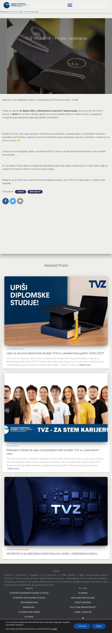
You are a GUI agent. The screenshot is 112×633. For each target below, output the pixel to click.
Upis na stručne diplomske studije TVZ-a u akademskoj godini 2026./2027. (55, 353)
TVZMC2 (20, 192)
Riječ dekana (83, 602)
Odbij (98, 626)
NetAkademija (29, 602)
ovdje (54, 629)
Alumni (29, 616)
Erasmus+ (29, 607)
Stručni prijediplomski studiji (29, 593)
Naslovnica (4, 11)
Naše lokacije (83, 612)
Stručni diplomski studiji (29, 597)
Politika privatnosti (83, 607)
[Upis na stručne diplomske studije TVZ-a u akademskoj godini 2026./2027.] (56, 310)
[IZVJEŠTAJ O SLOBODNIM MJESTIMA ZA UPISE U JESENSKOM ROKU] (56, 511)
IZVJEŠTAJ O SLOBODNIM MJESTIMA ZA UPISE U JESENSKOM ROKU (52, 553)
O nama (83, 593)
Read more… (85, 365)
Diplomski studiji (15, 349)
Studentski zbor (29, 612)
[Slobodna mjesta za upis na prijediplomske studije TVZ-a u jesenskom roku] (56, 407)
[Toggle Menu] (70, 5)
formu (81, 151)
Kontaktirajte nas (83, 597)
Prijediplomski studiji (18, 549)
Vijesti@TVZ (35, 192)
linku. (52, 169)
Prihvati (82, 626)
